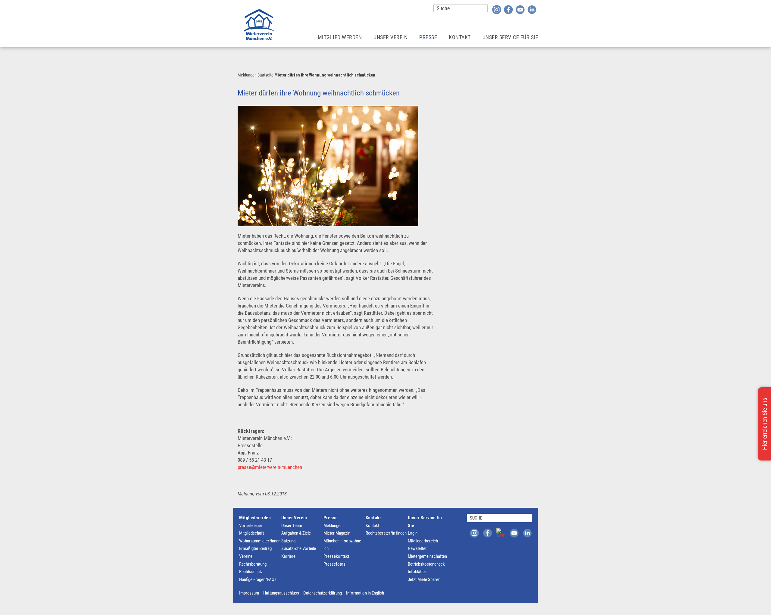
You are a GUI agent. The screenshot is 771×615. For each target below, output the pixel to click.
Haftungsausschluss (281, 593)
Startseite (265, 75)
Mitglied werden (255, 517)
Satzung (288, 541)
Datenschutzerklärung (322, 593)
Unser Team (291, 525)
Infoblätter (417, 571)
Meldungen (247, 75)
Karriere (288, 556)
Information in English (365, 593)
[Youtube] (520, 9)
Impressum (249, 593)
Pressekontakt (336, 556)
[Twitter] (500, 532)
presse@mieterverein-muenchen (270, 467)
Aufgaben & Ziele (296, 533)
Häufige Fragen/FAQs (257, 579)
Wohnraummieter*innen (259, 541)
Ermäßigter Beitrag (255, 548)
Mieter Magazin (336, 533)
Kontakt (373, 517)
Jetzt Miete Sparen (424, 579)
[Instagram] (496, 9)
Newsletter (417, 548)
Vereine (245, 556)
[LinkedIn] (531, 9)
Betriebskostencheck (426, 564)
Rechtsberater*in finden (386, 533)
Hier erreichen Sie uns (764, 424)
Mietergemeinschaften (427, 556)
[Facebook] (508, 9)
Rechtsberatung (253, 564)
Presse (330, 517)
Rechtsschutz (251, 571)
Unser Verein (294, 517)
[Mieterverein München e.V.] (259, 24)
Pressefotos (334, 564)
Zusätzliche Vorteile (298, 548)
